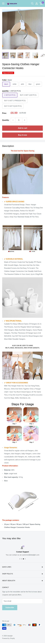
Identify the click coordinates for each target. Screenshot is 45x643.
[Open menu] (3, 3)
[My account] (36, 3)
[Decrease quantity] (13, 120)
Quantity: (5, 120)
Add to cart (22, 128)
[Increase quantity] (24, 120)
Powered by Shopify (8, 638)
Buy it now (22, 135)
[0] (41, 3)
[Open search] (32, 3)
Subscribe (9, 607)
